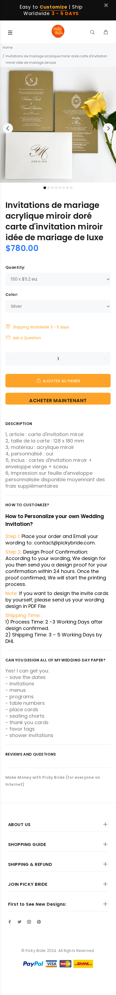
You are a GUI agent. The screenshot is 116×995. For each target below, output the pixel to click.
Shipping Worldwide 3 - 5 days (41, 327)
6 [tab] (63, 187)
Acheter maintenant (58, 400)
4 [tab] (56, 187)
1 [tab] (44, 187)
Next (108, 128)
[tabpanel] (58, 125)
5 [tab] (60, 187)
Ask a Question (27, 338)
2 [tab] (48, 187)
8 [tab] (71, 187)
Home (7, 47)
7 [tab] (67, 187)
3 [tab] (52, 187)
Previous (8, 128)
